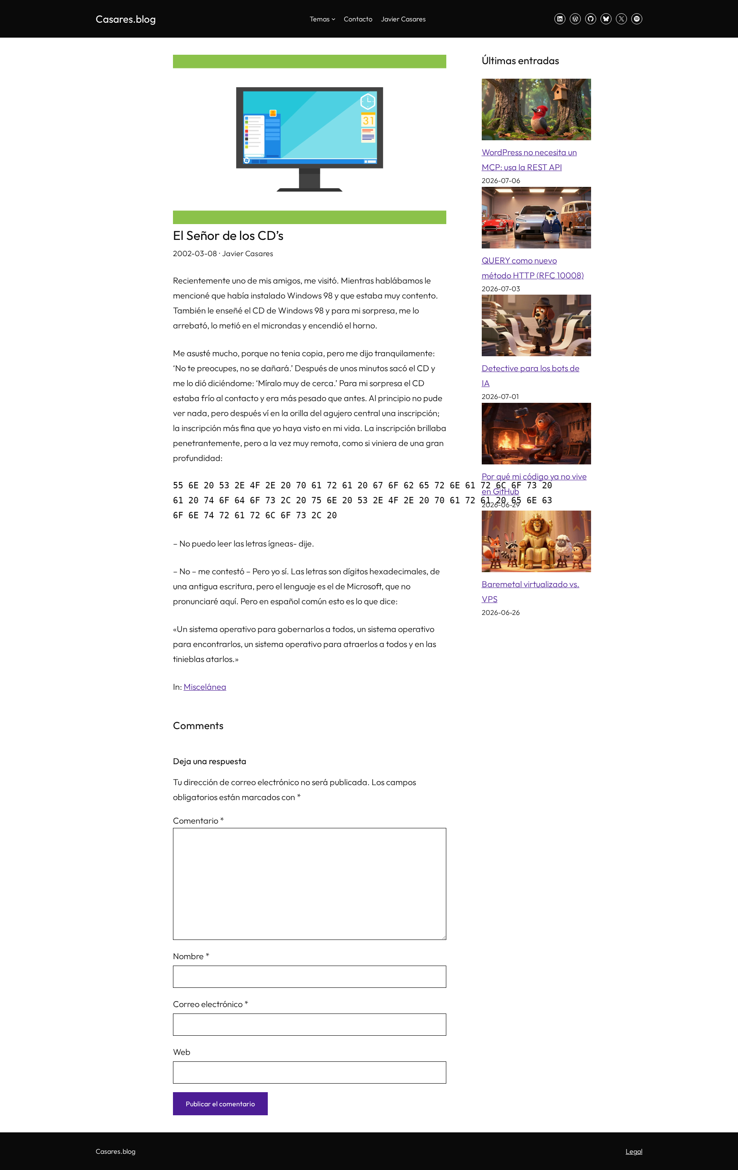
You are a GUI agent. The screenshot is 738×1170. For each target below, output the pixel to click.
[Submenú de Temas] (333, 19)
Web (181, 1051)
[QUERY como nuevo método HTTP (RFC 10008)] (536, 220)
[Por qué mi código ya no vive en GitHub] (536, 436)
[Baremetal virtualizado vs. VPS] (536, 543)
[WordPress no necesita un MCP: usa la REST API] (536, 112)
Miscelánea (205, 686)
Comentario (198, 820)
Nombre (191, 956)
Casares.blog (126, 18)
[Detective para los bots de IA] (536, 327)
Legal (634, 1151)
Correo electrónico (211, 1004)
